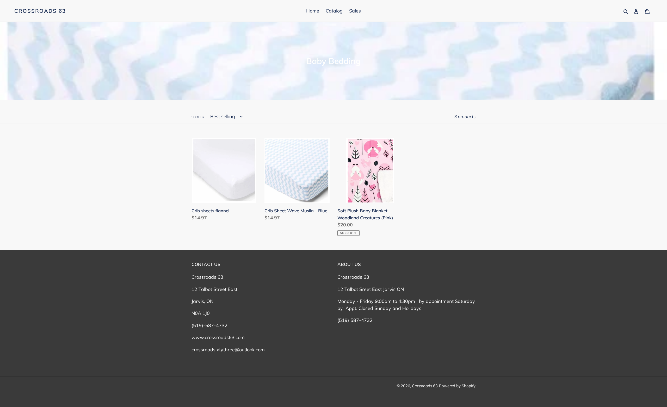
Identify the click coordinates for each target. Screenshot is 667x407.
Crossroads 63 (40, 11)
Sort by (198, 117)
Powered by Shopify (457, 385)
